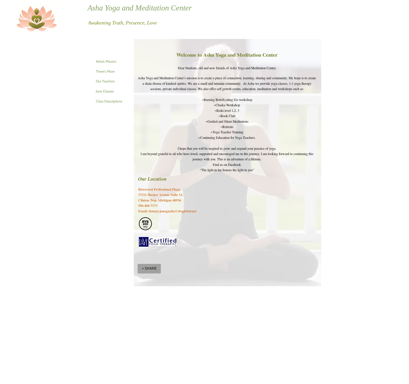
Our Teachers (105, 81)
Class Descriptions (109, 101)
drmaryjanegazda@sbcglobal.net (172, 211)
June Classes (105, 91)
